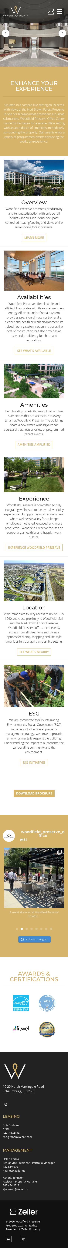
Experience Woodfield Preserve (34, 547)
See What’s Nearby (34, 652)
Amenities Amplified (34, 444)
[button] (16, 929)
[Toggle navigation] (59, 12)
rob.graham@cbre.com (17, 1137)
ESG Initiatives (34, 762)
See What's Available (34, 351)
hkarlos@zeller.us (14, 1170)
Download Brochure (34, 793)
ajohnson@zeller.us (15, 1189)
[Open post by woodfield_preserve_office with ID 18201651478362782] (34, 878)
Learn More (34, 238)
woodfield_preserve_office (33, 852)
